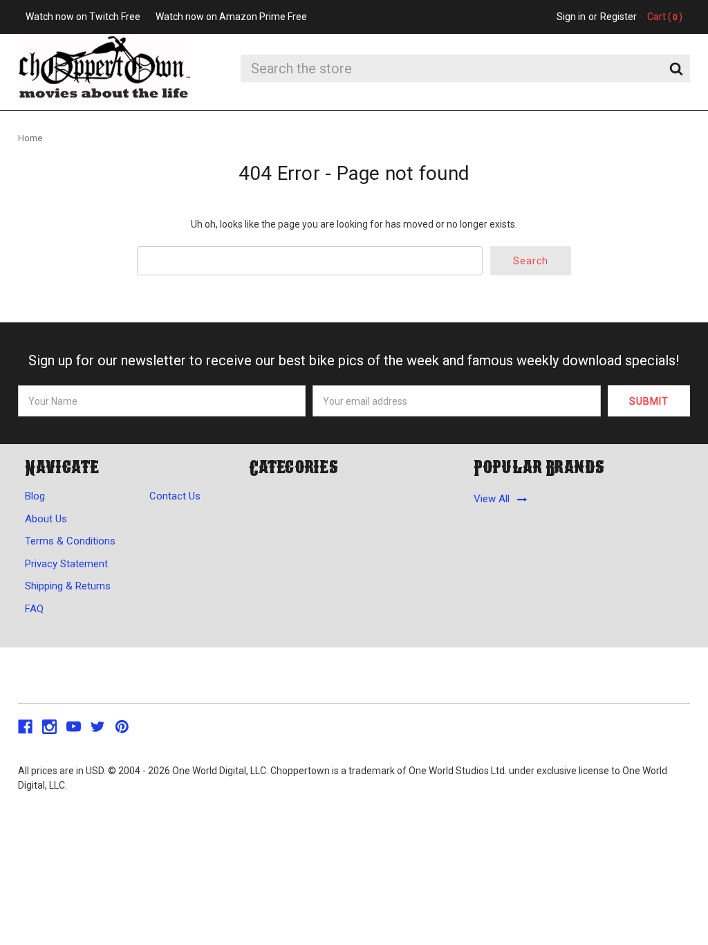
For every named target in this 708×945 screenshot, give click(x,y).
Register (618, 16)
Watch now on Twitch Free (83, 16)
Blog (35, 496)
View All (492, 499)
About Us (46, 519)
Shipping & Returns (68, 586)
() (664, 16)
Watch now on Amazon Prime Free (231, 16)
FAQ (34, 609)
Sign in (571, 16)
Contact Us (175, 496)
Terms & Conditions (70, 541)
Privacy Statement (66, 564)
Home (30, 138)
